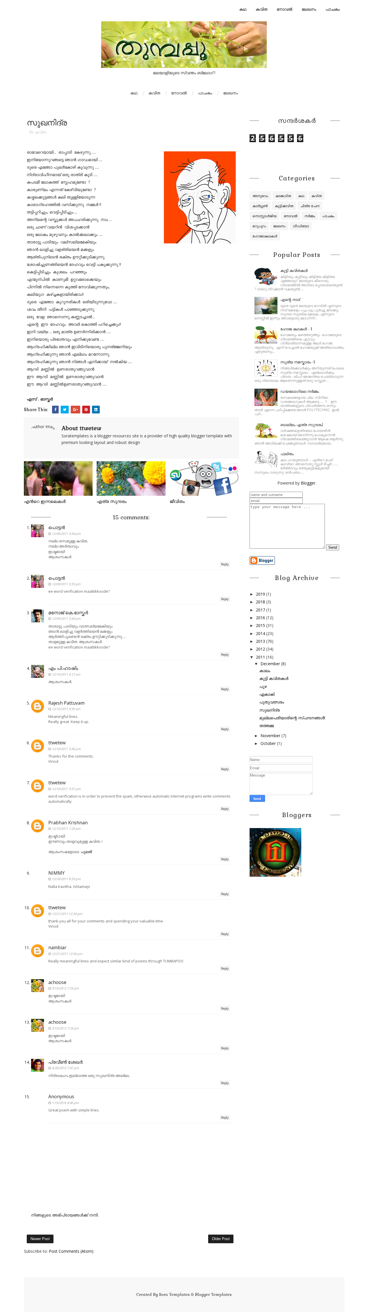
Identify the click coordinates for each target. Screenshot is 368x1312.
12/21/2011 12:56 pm (67, 953)
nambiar (57, 947)
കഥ (242, 9)
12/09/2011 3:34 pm (66, 533)
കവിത (261, 9)
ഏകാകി (267, 694)
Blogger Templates (213, 1294)
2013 (260, 641)
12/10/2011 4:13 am (66, 674)
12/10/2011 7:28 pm (66, 828)
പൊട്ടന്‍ (56, 527)
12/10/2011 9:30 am (66, 709)
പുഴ (263, 686)
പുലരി (86, 851)
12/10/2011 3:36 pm (66, 749)
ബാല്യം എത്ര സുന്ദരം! (301, 424)
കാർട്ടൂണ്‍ (260, 205)
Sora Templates (174, 1294)
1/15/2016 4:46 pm (65, 1103)
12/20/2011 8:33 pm (66, 879)
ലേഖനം (309, 9)
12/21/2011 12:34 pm (67, 913)
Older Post (221, 1239)
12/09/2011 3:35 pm (66, 584)
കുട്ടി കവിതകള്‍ (294, 270)
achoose (57, 982)
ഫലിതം (287, 453)
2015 (260, 625)
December (270, 663)
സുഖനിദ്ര (269, 710)
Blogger (308, 483)
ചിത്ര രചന (309, 205)
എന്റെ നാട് (290, 299)
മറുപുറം (259, 226)
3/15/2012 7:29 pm (65, 988)
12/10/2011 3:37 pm (66, 789)
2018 (260, 601)
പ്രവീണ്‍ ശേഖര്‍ (65, 1062)
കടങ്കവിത (283, 195)
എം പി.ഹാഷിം (63, 668)
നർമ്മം (309, 215)
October (268, 743)
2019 (260, 594)
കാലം (264, 670)
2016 (260, 617)
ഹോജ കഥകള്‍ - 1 (296, 329)
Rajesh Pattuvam (66, 703)
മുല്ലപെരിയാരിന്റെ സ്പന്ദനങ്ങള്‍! (292, 717)
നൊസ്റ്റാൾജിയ (264, 215)
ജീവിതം (177, 501)
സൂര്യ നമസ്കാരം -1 (297, 362)
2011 (260, 657)
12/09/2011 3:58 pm (66, 618)
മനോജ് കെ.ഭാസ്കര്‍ (68, 612)
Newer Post (40, 1239)
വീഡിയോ (301, 226)
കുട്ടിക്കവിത (284, 205)
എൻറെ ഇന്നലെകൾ (45, 501)
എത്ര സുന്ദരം (111, 501)
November (270, 735)
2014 (260, 633)
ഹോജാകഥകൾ (264, 236)
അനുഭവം (260, 195)
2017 (260, 610)
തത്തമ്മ (266, 725)
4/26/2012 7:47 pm (65, 1068)
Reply (225, 564)
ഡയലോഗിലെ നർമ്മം (299, 391)
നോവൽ (284, 9)
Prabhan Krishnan (68, 822)
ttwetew (57, 742)
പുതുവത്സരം (271, 702)
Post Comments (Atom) (71, 1251)
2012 (260, 649)
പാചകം (332, 9)
